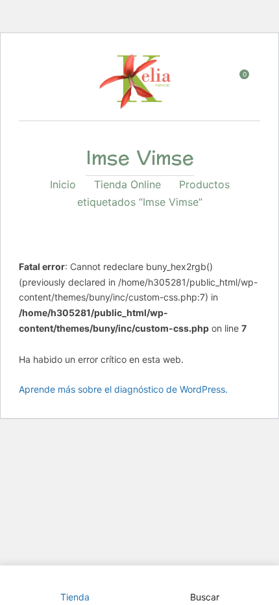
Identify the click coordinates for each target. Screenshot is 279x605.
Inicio (63, 184)
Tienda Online (127, 184)
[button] (238, 84)
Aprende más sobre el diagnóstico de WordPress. (123, 389)
